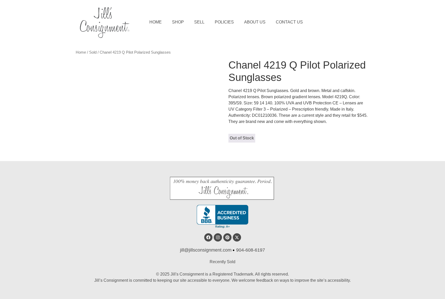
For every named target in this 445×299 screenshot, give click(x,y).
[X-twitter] (237, 237)
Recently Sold (222, 262)
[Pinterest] (227, 237)
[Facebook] (208, 237)
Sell (199, 22)
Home (155, 22)
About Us (255, 22)
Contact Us (289, 22)
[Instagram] (218, 237)
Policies (224, 22)
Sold (93, 52)
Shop (178, 22)
